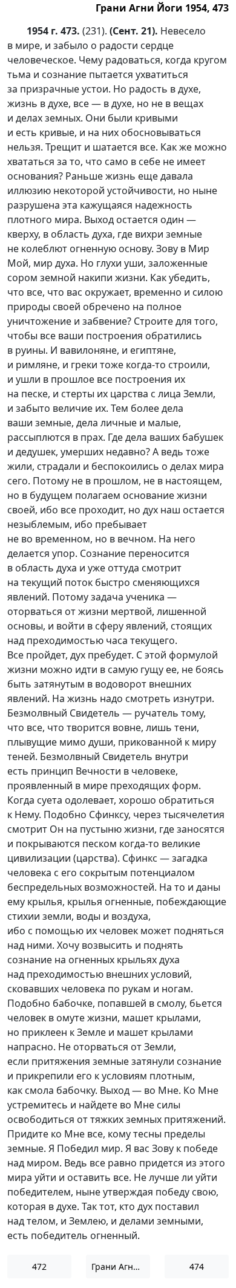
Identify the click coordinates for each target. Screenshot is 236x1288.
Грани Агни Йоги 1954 (120, 1266)
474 (196, 1266)
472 (39, 1266)
